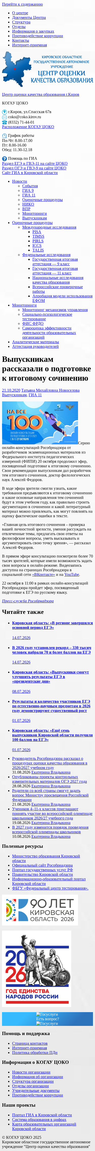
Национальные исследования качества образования (57, 279)
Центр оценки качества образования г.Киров (40, 94)
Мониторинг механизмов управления (55, 310)
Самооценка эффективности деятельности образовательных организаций (49, 332)
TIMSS (38, 236)
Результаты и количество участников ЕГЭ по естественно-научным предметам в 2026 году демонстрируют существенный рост (51, 706)
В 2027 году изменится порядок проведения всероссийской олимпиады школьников (50, 829)
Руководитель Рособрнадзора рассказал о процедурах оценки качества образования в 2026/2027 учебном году (49, 763)
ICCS (37, 245)
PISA (36, 232)
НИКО (28, 204)
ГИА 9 (28, 190)
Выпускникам (34, 218)
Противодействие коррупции (37, 36)
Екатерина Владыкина (50, 772)
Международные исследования (49, 227)
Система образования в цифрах (39, 1119)
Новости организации (31, 1072)
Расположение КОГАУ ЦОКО (28, 127)
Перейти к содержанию (22, 4)
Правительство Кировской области (42, 874)
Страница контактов (30, 1043)
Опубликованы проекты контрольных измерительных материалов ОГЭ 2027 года (49, 779)
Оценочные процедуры (42, 199)
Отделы (19, 26)
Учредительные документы (36, 1090)
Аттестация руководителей (35, 346)
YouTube (71, 574)
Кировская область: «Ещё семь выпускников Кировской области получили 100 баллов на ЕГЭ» (52, 735)
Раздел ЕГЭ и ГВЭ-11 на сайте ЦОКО (35, 163)
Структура (21, 22)
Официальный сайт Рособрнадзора (42, 865)
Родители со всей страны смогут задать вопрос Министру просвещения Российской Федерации (50, 795)
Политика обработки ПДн (35, 1052)
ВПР (26, 209)
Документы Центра (29, 17)
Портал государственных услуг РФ (42, 870)
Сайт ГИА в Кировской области (30, 172)
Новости (19, 181)
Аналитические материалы (35, 342)
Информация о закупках (33, 31)
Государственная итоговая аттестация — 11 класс (55, 270)
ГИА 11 (28, 195)
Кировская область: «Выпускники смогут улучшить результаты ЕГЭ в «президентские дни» (50, 676)
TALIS (38, 250)
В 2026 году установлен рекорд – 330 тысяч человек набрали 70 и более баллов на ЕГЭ (51, 649)
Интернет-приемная (29, 45)
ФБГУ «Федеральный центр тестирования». (50, 888)
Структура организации (33, 1081)
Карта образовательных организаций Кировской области (44, 1126)
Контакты (20, 40)
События (30, 186)
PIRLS (38, 241)
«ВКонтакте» (43, 574)
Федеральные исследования (46, 255)
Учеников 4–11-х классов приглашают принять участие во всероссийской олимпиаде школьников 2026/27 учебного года (52, 813)
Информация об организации (37, 1077)
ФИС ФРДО (33, 323)
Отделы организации (30, 1086)
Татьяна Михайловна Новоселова (50, 390)
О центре (20, 13)
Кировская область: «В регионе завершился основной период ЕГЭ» (52, 625)
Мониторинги (34, 213)
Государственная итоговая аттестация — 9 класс (55, 261)
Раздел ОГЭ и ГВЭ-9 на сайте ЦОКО (34, 168)
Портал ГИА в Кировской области (42, 1115)
